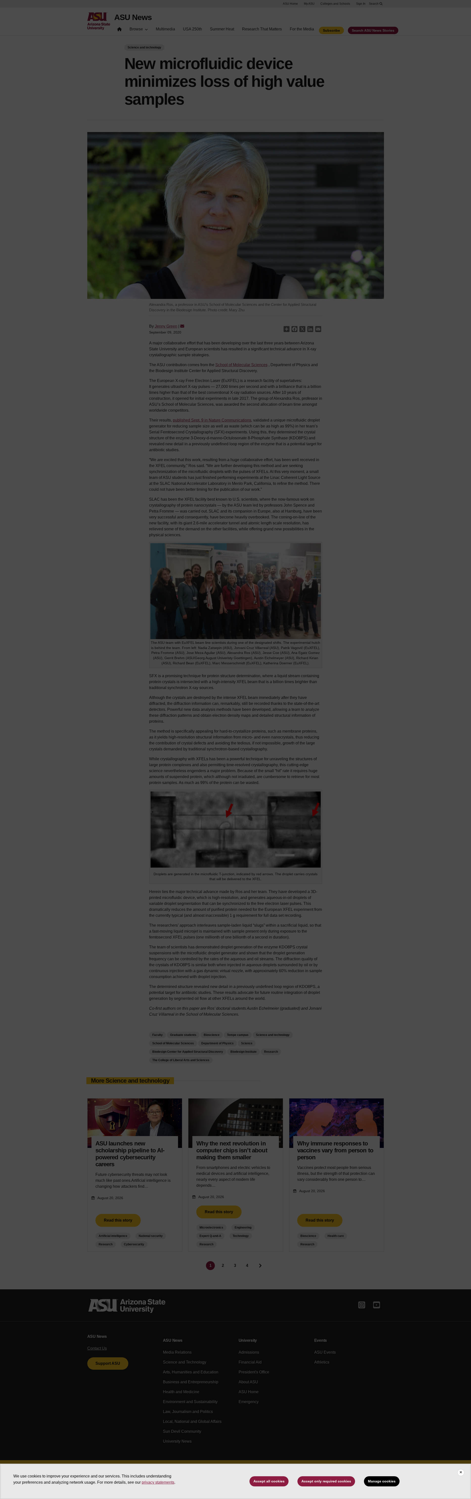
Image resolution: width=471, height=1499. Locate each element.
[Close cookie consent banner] (460, 1472)
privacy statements (158, 1482)
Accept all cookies (269, 1481)
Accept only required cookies (326, 1481)
